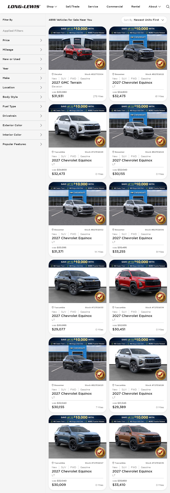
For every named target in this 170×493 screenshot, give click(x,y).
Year (5, 68)
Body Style (10, 96)
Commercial (115, 6)
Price (6, 40)
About (153, 6)
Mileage (8, 49)
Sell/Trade (73, 6)
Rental (135, 6)
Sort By (128, 20)
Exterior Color (12, 125)
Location (9, 87)
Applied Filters (13, 30)
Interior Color (12, 134)
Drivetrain (9, 115)
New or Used (11, 59)
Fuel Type (9, 106)
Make (6, 78)
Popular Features (14, 144)
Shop (50, 6)
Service (93, 6)
